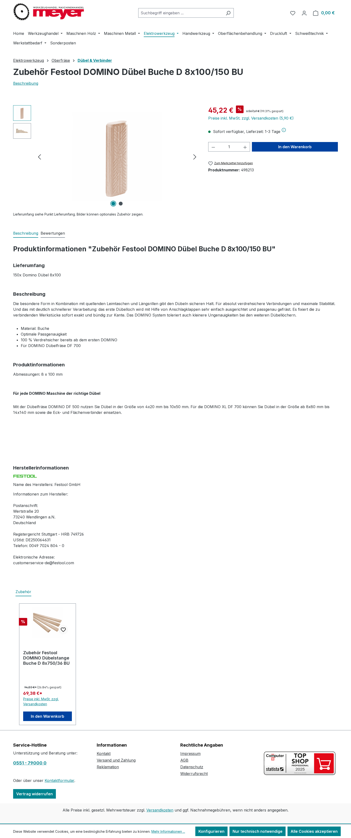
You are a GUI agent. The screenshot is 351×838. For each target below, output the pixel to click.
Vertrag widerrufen (34, 793)
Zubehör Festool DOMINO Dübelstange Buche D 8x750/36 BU (46, 658)
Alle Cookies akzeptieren (314, 831)
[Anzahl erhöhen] (245, 147)
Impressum (190, 753)
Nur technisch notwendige (257, 831)
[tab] (25, 233)
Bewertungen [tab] (53, 233)
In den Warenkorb (295, 146)
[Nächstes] (194, 156)
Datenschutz (191, 766)
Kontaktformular (59, 780)
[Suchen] (228, 13)
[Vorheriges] (39, 156)
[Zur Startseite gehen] (49, 12)
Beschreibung (25, 83)
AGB (184, 760)
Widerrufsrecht (194, 773)
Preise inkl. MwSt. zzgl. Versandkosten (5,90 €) (251, 118)
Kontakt (104, 753)
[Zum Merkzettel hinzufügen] (63, 629)
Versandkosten (159, 810)
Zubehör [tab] (23, 591)
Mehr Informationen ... (168, 831)
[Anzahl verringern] (213, 147)
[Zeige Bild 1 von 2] (113, 204)
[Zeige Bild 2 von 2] (121, 204)
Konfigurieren (211, 831)
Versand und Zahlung (116, 760)
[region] (105, 156)
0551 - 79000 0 (30, 762)
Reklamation (108, 766)
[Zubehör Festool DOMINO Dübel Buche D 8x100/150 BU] (117, 156)
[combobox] (180, 13)
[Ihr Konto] (304, 13)
